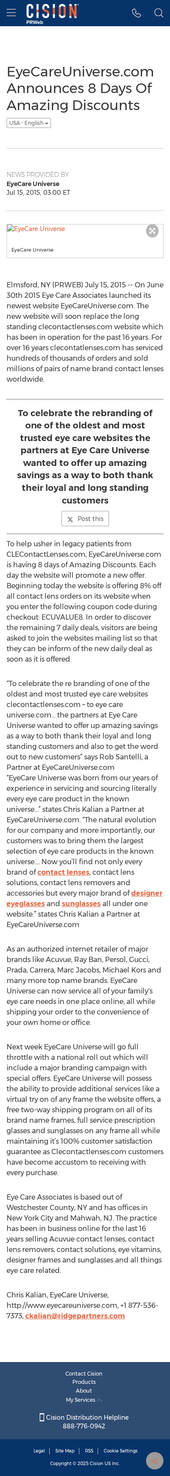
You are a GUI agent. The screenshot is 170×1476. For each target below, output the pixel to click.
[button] (137, 13)
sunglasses (81, 904)
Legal (39, 1451)
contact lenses (63, 872)
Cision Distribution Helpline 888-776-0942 (86, 1422)
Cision (96, 1463)
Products (84, 1382)
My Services (81, 1400)
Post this (90, 519)
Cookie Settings (121, 1451)
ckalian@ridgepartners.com (75, 1316)
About (84, 1390)
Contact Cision (83, 1373)
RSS (89, 1451)
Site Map (65, 1451)
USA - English (27, 123)
